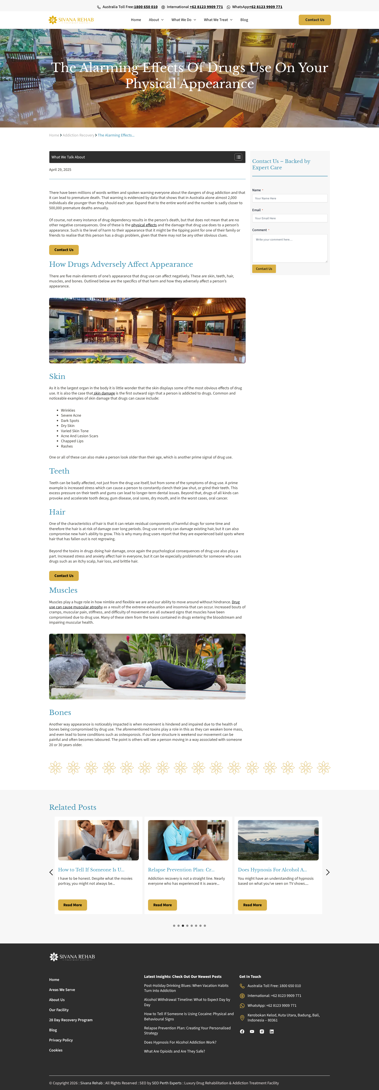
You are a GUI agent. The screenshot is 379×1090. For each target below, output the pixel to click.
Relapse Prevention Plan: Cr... (91, 869)
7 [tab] (200, 926)
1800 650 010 (146, 7)
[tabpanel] (100, 865)
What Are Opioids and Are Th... (273, 869)
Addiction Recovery (78, 135)
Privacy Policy (61, 1040)
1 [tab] (174, 926)
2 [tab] (178, 926)
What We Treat (216, 20)
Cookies (56, 1050)
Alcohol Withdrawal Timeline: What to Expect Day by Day (187, 1002)
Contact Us (63, 250)
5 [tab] (192, 926)
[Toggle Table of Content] (236, 157)
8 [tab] (205, 926)
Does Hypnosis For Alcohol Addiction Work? (180, 1042)
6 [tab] (196, 926)
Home (136, 20)
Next (327, 872)
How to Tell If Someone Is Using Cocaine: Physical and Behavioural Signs (189, 1016)
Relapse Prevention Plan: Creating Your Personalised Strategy (187, 1030)
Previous (52, 872)
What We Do (181, 20)
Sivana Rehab (91, 1083)
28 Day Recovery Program (71, 1020)
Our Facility (59, 1010)
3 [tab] (183, 926)
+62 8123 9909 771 (206, 7)
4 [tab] (187, 926)
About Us (57, 1000)
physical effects (144, 225)
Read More (72, 905)
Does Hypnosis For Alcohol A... (182, 869)
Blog (244, 20)
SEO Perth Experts (167, 1083)
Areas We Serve (62, 990)
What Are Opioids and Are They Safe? (174, 1051)
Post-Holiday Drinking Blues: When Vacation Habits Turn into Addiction (186, 988)
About (154, 20)
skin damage (104, 393)
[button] (161, 20)
